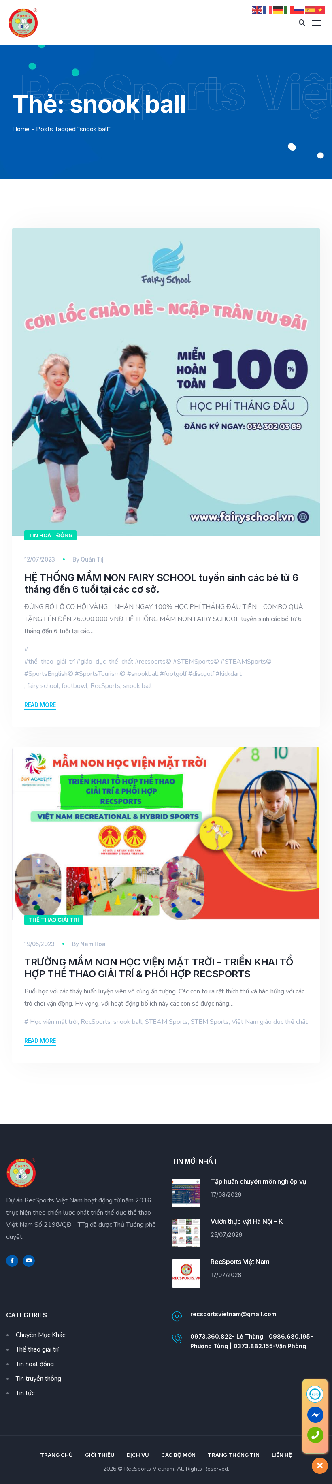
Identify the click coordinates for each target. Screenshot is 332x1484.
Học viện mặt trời (54, 1021)
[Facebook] (12, 1261)
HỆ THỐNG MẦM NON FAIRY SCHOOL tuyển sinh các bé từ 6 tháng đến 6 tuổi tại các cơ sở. (161, 583)
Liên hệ (282, 1455)
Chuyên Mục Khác (40, 1334)
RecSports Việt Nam (240, 1262)
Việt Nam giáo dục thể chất (270, 1021)
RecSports (105, 685)
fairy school (43, 685)
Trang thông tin (234, 1455)
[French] (268, 9)
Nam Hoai (93, 943)
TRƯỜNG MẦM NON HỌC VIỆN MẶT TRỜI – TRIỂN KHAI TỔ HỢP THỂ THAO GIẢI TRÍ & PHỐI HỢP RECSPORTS (158, 968)
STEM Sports (210, 1021)
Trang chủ (56, 1455)
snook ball (137, 685)
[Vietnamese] (320, 9)
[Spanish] (310, 9)
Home (21, 129)
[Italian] (289, 9)
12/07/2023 (39, 559)
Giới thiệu (100, 1455)
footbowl (74, 685)
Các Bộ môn (178, 1455)
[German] (278, 9)
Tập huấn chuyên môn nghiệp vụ (258, 1181)
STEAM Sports (166, 1021)
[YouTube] (29, 1261)
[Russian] (299, 9)
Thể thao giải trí (53, 919)
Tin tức (25, 1393)
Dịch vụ (138, 1455)
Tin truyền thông (38, 1378)
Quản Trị (92, 559)
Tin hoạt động (50, 535)
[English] (257, 9)
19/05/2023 (39, 943)
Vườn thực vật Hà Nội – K (247, 1221)
